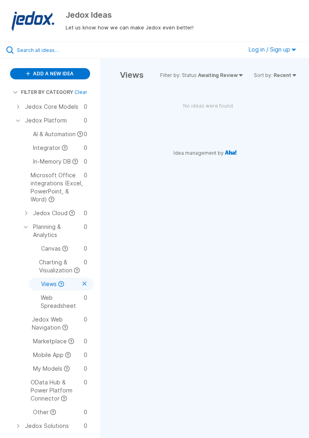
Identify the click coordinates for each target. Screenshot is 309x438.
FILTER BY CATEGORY (47, 92)
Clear (80, 92)
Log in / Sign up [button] (270, 49)
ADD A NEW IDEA (53, 74)
